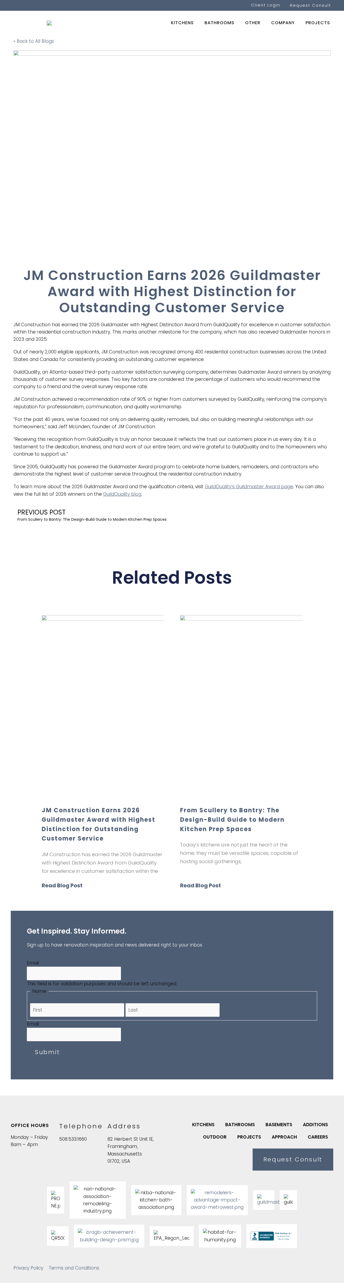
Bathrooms (219, 23)
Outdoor (215, 1137)
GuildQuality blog (122, 494)
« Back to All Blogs (33, 41)
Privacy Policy (28, 1268)
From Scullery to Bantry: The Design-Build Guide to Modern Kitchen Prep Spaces (232, 819)
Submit (47, 1052)
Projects (318, 23)
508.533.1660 (73, 1139)
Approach (284, 1137)
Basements (279, 1124)
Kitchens (182, 23)
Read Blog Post (62, 885)
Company (283, 23)
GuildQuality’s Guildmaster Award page (249, 486)
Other (252, 23)
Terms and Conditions (74, 1268)
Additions (315, 1124)
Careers (318, 1137)
